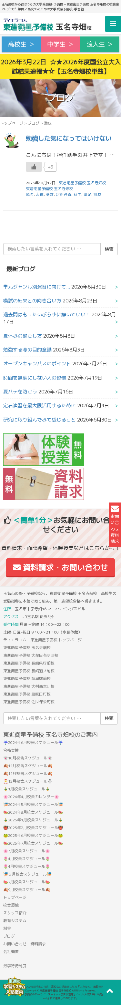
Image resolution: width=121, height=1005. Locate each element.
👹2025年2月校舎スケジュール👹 (33, 827)
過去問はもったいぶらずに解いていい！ (46, 314)
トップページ (11, 123)
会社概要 (11, 951)
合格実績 (11, 750)
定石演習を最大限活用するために (39, 405)
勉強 (30, 194)
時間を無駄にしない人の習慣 (34, 377)
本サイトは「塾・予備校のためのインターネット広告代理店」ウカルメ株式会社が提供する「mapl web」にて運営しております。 (60, 996)
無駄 (97, 194)
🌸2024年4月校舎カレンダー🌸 (31, 796)
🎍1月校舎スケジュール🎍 (26, 789)
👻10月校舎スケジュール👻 (27, 758)
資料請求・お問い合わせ (64, 567)
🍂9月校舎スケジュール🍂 (26, 889)
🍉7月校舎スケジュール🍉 (26, 882)
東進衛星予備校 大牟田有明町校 (30, 655)
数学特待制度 (14, 966)
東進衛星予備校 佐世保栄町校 (29, 702)
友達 (40, 194)
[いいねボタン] (34, 167)
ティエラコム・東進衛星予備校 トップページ (42, 640)
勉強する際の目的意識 (27, 349)
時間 (77, 194)
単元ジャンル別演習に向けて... (36, 286)
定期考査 (63, 194)
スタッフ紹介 (14, 913)
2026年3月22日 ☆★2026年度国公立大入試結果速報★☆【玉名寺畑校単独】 (61, 66)
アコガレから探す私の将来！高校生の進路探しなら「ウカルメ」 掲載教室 (61, 987)
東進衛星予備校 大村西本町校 (29, 686)
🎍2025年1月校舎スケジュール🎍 (33, 820)
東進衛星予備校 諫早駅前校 (27, 678)
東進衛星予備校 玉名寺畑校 (49, 188)
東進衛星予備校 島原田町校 (27, 694)
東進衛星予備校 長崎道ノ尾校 (29, 671)
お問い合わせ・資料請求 (24, 944)
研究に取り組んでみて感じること (39, 419)
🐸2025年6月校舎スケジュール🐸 (33, 835)
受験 (50, 194)
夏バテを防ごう (20, 391)
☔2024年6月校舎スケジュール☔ (33, 742)
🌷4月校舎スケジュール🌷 (26, 858)
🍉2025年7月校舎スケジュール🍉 (33, 843)
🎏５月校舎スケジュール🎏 (27, 874)
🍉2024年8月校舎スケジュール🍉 (33, 812)
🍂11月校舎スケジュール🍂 (27, 765)
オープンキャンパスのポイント (37, 363)
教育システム (14, 920)
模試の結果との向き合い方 (32, 300)
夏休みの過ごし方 (22, 335)
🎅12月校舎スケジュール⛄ (27, 781)
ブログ (33, 123)
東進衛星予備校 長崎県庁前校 (29, 663)
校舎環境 (11, 905)
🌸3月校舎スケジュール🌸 (26, 851)
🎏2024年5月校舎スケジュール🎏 (33, 804)
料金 (7, 928)
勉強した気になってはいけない (69, 138)
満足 (87, 194)
